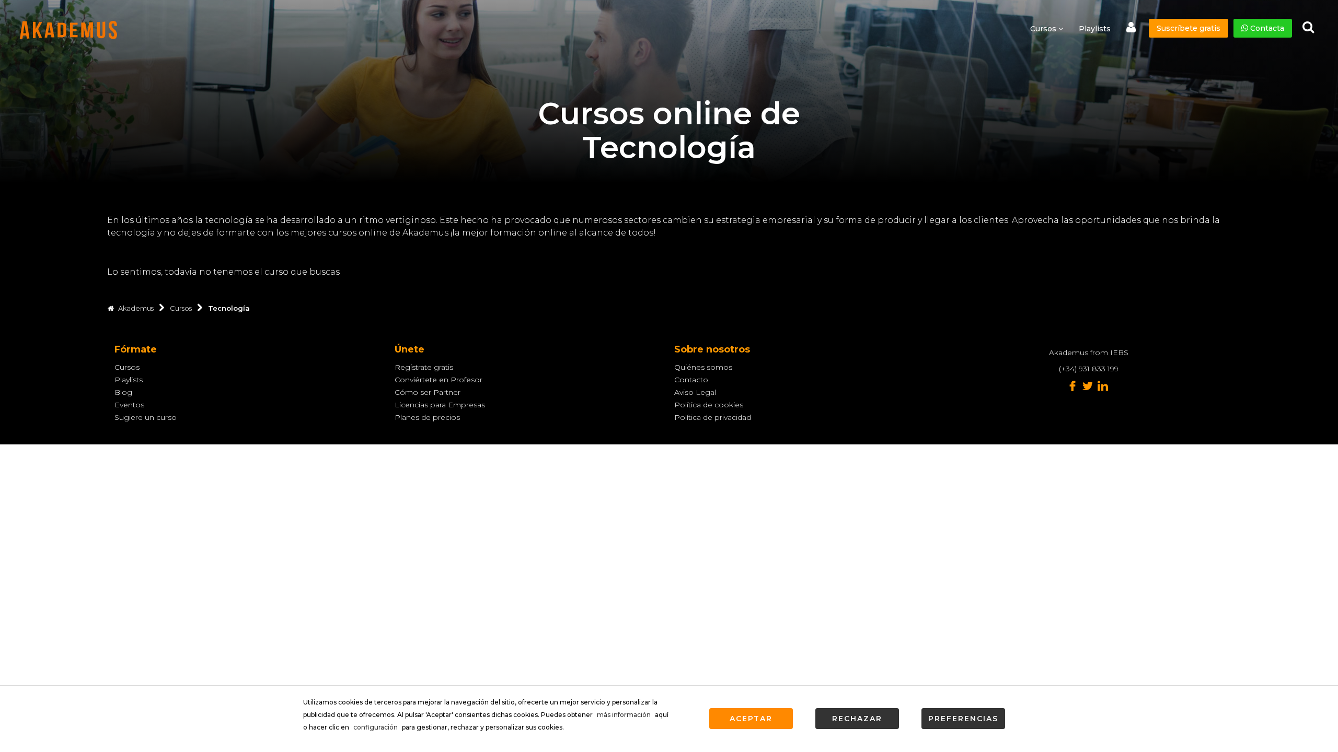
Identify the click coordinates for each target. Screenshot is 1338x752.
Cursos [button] (1044, 28)
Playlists (1095, 28)
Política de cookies (708, 404)
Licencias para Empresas (440, 404)
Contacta (1266, 28)
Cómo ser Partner (427, 392)
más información (624, 715)
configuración (375, 727)
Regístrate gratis (424, 367)
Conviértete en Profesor (438, 379)
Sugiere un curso (145, 417)
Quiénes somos (703, 367)
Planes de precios (427, 417)
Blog (123, 392)
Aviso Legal (695, 392)
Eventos (129, 404)
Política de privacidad (712, 417)
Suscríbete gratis (1188, 28)
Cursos (127, 367)
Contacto (691, 379)
